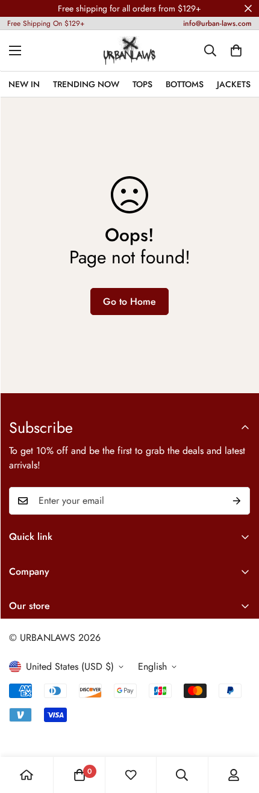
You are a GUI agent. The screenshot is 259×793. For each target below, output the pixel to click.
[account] (234, 775)
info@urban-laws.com (217, 23)
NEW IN (24, 84)
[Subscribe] (236, 501)
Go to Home (129, 301)
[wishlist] (131, 775)
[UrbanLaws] (129, 50)
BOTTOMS (185, 84)
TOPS (142, 84)
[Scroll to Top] (237, 729)
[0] (236, 50)
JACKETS (234, 84)
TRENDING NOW (86, 84)
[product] (26, 775)
